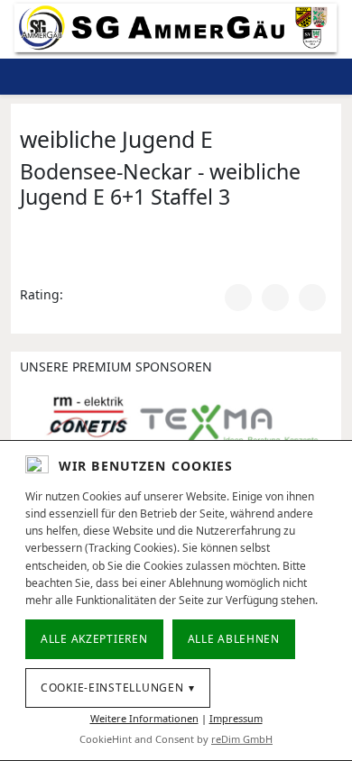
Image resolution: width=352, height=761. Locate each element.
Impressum (236, 718)
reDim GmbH (242, 739)
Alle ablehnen (234, 638)
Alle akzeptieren (94, 638)
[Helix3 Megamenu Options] (274, 77)
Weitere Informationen (144, 718)
